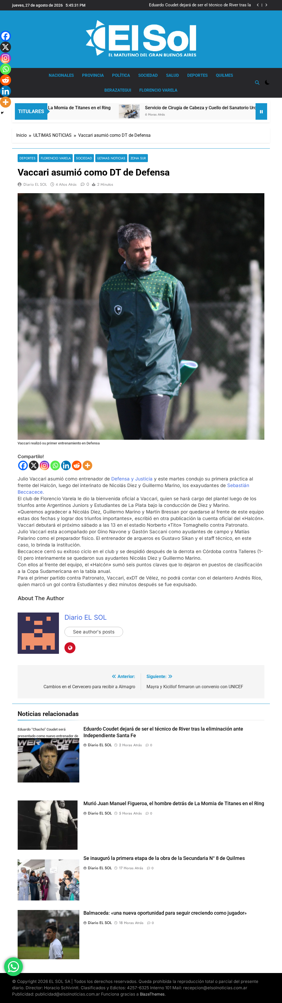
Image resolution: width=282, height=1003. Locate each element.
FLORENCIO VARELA (158, 90)
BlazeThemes (152, 994)
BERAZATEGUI (117, 90)
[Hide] (2, 113)
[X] (34, 465)
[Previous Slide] (258, 5)
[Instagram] (44, 465)
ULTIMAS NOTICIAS (111, 158)
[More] (87, 465)
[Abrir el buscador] (257, 82)
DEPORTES (197, 75)
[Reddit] (77, 465)
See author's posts (94, 632)
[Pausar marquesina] (261, 111)
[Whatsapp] (55, 465)
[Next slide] (266, 5)
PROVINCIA (93, 75)
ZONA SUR (138, 158)
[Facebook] (23, 465)
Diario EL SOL (35, 184)
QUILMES (224, 75)
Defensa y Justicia (132, 479)
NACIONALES (61, 75)
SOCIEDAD (148, 75)
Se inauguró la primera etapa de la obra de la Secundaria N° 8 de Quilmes (164, 858)
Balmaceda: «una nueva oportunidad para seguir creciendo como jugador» (165, 913)
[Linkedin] (66, 465)
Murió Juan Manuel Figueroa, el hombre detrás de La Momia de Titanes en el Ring (202, 5)
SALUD (172, 75)
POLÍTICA (121, 75)
